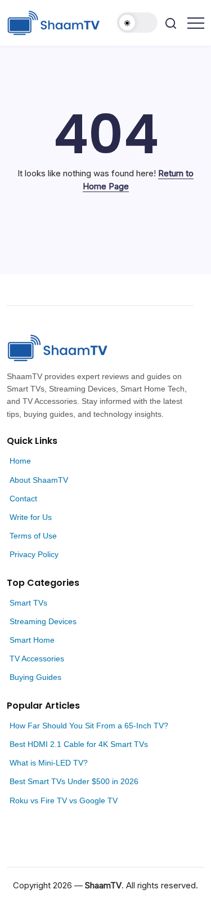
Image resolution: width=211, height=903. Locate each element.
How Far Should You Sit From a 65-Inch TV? (89, 725)
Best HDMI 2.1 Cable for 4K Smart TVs (79, 744)
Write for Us (31, 517)
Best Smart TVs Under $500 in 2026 (74, 781)
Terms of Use (33, 535)
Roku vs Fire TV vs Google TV (64, 800)
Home (20, 460)
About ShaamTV (39, 479)
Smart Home (32, 639)
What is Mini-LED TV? (49, 762)
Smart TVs (28, 602)
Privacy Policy (34, 554)
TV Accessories (37, 658)
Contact (23, 498)
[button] (137, 22)
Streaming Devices (43, 621)
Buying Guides (35, 677)
